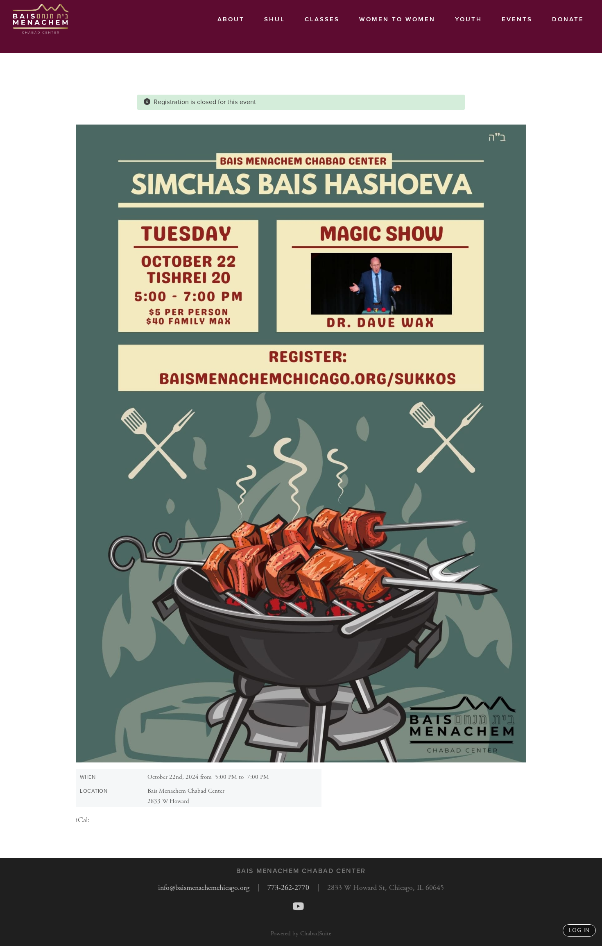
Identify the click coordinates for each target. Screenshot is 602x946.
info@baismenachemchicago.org (203, 887)
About (230, 19)
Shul (274, 19)
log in (579, 930)
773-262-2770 (288, 887)
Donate (568, 19)
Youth (468, 19)
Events (517, 19)
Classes (322, 19)
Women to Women (397, 19)
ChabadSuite (315, 933)
